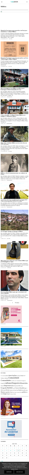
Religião (5, 394)
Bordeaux (18, 375)
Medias (26, 390)
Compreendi (9, 471)
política (24, 392)
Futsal (13, 388)
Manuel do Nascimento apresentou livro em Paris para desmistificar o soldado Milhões (14, 31)
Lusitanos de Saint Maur (13, 390)
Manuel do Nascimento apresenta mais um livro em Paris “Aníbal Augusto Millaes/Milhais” (14, 59)
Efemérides (24, 383)
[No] (27, 468)
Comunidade (13, 378)
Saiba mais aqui (19, 471)
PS (27, 392)
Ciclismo (2, 378)
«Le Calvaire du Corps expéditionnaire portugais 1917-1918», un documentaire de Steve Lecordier (14, 201)
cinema (6, 378)
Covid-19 (3, 383)
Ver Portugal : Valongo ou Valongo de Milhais (12, 231)
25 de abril (3, 375)
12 (18, 450)
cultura (8, 383)
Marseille (23, 390)
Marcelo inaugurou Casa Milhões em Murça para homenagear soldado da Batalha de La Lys (12, 89)
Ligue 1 (25, 388)
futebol (9, 388)
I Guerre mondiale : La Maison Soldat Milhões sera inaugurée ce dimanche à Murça (13, 116)
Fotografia (4, 388)
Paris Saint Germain (16, 392)
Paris (11, 392)
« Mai (2, 461)
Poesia (21, 392)
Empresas (9, 267)
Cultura (10, 38)
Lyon (20, 390)
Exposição (16, 385)
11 (14, 450)
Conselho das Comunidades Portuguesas (18, 380)
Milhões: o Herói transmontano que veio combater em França (14, 174)
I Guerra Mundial (19, 388)
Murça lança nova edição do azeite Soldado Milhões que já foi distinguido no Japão (14, 261)
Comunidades (9, 96)
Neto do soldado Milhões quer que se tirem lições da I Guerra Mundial (14, 293)
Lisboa (4, 390)
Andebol (6, 375)
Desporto (15, 383)
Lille (2, 390)
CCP (24, 375)
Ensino (12, 385)
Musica (3, 392)
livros (7, 390)
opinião (7, 392)
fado (19, 385)
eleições (2, 385)
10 (10, 450)
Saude (8, 394)
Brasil (22, 375)
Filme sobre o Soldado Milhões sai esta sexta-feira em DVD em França (14, 144)
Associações (12, 375)
